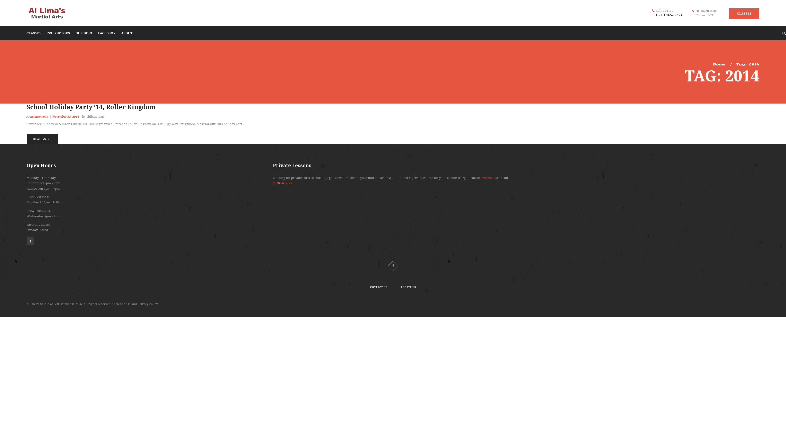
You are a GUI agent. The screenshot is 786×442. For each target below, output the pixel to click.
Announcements (37, 116)
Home (719, 64)
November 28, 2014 (66, 116)
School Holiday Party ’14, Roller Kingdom (91, 107)
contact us (490, 178)
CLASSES (744, 13)
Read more (42, 139)
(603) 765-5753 (669, 15)
